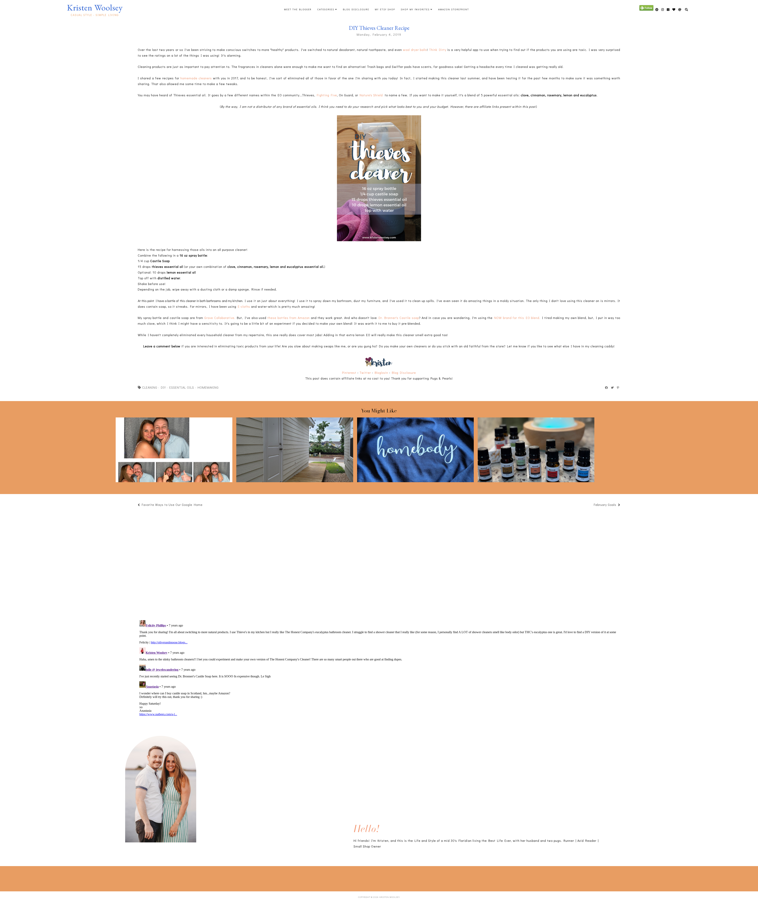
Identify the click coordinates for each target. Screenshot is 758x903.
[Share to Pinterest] (618, 387)
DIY (163, 387)
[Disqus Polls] (379, 563)
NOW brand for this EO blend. (517, 318)
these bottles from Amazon (288, 318)
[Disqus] (379, 668)
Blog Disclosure (356, 9)
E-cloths (243, 306)
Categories (325, 9)
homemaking (208, 387)
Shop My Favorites (415, 9)
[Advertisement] (103, 878)
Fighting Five (327, 95)
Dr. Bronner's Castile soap (399, 318)
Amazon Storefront (453, 9)
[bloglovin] (679, 9)
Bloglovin (381, 372)
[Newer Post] (204, 505)
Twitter (365, 372)
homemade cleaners (196, 78)
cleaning (149, 387)
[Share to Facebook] (606, 387)
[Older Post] (592, 505)
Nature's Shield (371, 95)
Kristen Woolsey (95, 7)
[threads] (673, 9)
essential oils (181, 387)
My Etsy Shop (385, 9)
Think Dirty (437, 50)
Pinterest (349, 372)
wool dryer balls (415, 50)
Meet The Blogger (297, 9)
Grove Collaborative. (219, 318)
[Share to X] (612, 387)
